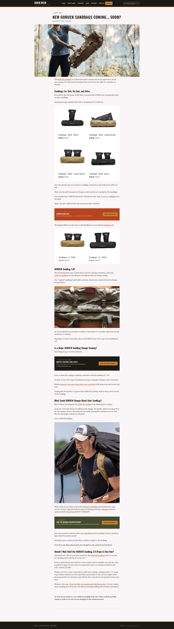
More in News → (115, 611)
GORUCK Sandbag (64, 79)
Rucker (87, 507)
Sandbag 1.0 (108, 225)
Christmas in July (60, 102)
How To (101, 3)
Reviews (94, 3)
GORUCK (108, 3)
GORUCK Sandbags (98, 555)
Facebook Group (44, 625)
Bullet (95, 507)
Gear (87, 3)
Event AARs (71, 3)
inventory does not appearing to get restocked (77, 384)
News (64, 3)
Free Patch (53, 625)
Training (80, 3)
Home (36, 625)
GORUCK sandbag (61, 275)
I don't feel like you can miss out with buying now (87, 584)
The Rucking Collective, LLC (132, 625)
